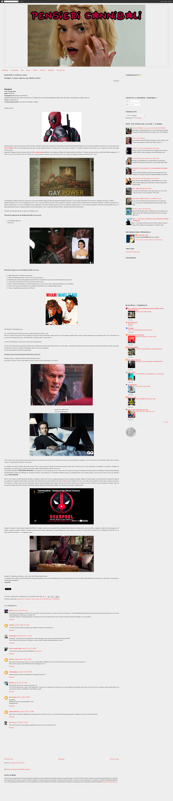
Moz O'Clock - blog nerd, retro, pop (138, 410)
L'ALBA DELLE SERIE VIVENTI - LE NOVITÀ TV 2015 (146, 198)
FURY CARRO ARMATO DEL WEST (141, 188)
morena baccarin (32, 599)
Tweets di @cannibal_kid (133, 252)
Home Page (5, 70)
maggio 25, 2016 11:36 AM (20, 722)
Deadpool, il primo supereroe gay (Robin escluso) (22, 78)
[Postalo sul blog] (53, 597)
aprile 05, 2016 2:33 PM (24, 659)
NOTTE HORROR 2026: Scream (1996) (146, 399)
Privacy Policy (61, 70)
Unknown (11, 625)
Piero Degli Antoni (38, 152)
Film (22, 70)
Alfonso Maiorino (14, 711)
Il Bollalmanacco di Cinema (136, 335)
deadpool (21, 599)
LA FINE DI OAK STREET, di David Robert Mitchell (149, 349)
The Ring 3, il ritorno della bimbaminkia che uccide (145, 148)
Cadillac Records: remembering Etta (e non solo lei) (145, 178)
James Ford (12, 697)
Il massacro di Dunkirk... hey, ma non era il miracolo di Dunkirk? (148, 128)
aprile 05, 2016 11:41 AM (24, 636)
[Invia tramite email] (51, 597)
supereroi (56, 599)
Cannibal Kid (142, 235)
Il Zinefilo (131, 328)
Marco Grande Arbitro (15, 648)
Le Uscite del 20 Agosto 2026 (143, 386)
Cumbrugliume (13, 672)
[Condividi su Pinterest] (58, 597)
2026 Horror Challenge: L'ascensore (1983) (146, 336)
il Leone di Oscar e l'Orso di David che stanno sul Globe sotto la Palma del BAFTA (146, 309)
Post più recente (8, 759)
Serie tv (28, 70)
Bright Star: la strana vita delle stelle (141, 209)
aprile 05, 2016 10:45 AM (22, 625)
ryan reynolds (45, 599)
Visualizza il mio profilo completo (149, 240)
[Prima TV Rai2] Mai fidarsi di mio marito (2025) (140, 330)
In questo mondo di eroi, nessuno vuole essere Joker (145, 158)
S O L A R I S (131, 372)
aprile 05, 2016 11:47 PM (27, 711)
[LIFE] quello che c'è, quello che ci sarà (145, 411)
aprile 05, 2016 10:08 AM (20, 610)
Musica (35, 70)
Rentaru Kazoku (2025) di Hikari (143, 311)
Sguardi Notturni (133, 322)
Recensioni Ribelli (133, 347)
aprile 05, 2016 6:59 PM (25, 672)
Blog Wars (51, 70)
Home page (61, 759)
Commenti (131, 105)
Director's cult (13, 659)
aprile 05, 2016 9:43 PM (23, 697)
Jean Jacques (13, 636)
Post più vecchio (114, 759)
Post (129, 101)
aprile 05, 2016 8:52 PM (20, 683)
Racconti (42, 70)
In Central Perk (132, 385)
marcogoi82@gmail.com (110, 782)
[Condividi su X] (55, 597)
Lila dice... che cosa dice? (138, 138)
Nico (10, 722)
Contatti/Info (14, 70)
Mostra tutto (166, 422)
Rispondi (11, 619)
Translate (138, 118)
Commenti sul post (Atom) (17, 763)
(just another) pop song (134, 360)
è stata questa (38, 651)
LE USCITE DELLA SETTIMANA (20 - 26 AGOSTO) (150, 374)
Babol (11, 610)
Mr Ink (11, 683)
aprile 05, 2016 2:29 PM (29, 648)
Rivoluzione (131, 324)
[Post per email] (48, 596)
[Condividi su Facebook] (57, 597)
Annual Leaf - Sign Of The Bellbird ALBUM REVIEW (149, 361)
